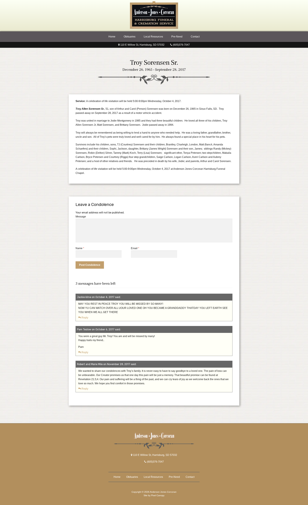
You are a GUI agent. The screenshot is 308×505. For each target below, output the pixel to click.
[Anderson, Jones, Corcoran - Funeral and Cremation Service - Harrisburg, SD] (154, 28)
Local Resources (153, 36)
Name (80, 248)
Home (111, 36)
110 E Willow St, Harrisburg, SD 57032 (142, 44)
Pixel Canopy (157, 495)
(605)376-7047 (181, 44)
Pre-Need (176, 36)
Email (135, 248)
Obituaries (129, 36)
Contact (195, 36)
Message (81, 216)
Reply (84, 317)
